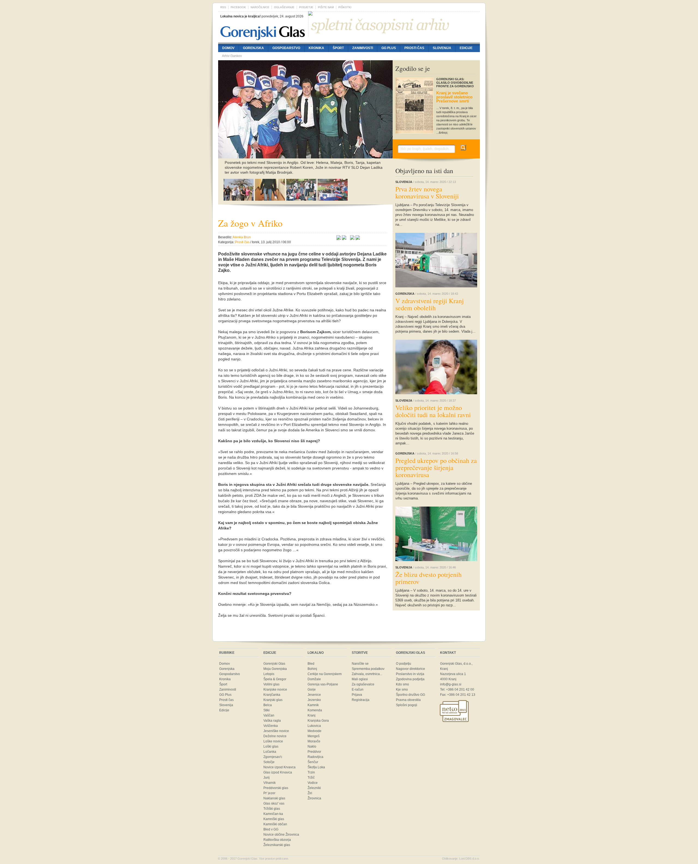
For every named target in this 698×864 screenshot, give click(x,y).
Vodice (313, 783)
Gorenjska (253, 48)
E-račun (357, 689)
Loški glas (270, 746)
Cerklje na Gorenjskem (325, 674)
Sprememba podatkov (368, 669)
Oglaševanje (284, 7)
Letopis (268, 674)
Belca (267, 705)
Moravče (314, 741)
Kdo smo (402, 684)
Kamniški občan (275, 824)
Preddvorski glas (275, 788)
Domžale (314, 679)
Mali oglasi (360, 679)
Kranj (311, 715)
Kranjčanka (271, 695)
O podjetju (403, 664)
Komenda (315, 710)
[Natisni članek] (358, 238)
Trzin (311, 772)
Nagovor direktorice (410, 669)
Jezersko (314, 700)
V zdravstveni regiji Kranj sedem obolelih (429, 304)
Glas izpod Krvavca (277, 772)
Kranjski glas (272, 700)
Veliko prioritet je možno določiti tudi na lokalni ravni (433, 411)
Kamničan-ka (273, 814)
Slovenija (442, 48)
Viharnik (269, 783)
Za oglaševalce (363, 684)
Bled (311, 664)
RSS (223, 7)
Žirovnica (314, 798)
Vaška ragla (272, 720)
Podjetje (306, 7)
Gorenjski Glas (274, 664)
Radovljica (315, 757)
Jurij (266, 777)
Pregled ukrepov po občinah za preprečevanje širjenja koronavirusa (436, 467)
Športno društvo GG (410, 695)
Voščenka (270, 726)
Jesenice (314, 695)
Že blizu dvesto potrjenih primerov (428, 578)
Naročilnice (260, 7)
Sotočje (269, 762)
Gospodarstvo (286, 48)
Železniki (314, 788)
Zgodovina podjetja (410, 679)
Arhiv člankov (232, 56)
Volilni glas (271, 684)
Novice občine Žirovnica (281, 834)
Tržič (311, 777)
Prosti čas (414, 48)
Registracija (360, 700)
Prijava (357, 695)
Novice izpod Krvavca (279, 767)
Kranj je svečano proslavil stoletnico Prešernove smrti (454, 97)
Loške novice (273, 741)
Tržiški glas (271, 809)
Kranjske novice (275, 689)
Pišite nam (326, 7)
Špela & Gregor (274, 679)
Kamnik (313, 705)
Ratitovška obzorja (277, 840)
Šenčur (313, 762)
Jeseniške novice (276, 731)
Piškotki (344, 7)
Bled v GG (270, 829)
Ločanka (269, 752)
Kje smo (402, 689)
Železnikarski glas (276, 845)
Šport (338, 48)
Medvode (314, 731)
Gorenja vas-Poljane (323, 684)
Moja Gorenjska (275, 669)
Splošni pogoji (406, 705)
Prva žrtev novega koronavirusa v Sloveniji (427, 192)
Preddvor (314, 752)
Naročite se (360, 664)
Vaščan (268, 715)
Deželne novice (275, 736)
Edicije (466, 48)
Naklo (312, 746)
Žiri (310, 793)
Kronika (316, 48)
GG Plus (388, 48)
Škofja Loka (316, 767)
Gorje (312, 689)
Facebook (238, 7)
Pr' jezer (269, 793)
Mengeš (314, 736)
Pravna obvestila (408, 700)
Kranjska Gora (318, 720)
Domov (228, 48)
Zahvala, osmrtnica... (367, 674)
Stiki (266, 710)
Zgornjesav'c (272, 757)
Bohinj (312, 669)
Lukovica (314, 726)
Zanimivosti (362, 48)
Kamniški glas (273, 819)
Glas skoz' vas (273, 803)
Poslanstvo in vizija (410, 674)
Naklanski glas (274, 798)
